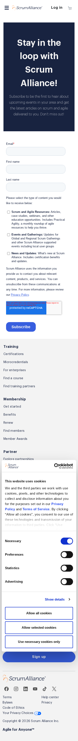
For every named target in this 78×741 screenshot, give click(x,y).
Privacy (47, 702)
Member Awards (15, 439)
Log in (57, 7)
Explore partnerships (18, 459)
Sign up (39, 657)
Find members (13, 430)
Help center (50, 697)
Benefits (9, 414)
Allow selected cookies (39, 627)
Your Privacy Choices (18, 713)
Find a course (13, 378)
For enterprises (14, 370)
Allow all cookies (39, 613)
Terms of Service (36, 509)
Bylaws (8, 702)
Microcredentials (15, 362)
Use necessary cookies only (39, 642)
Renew (8, 422)
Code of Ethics (14, 707)
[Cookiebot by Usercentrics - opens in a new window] (55, 466)
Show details (55, 599)
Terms (7, 697)
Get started (12, 406)
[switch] (67, 554)
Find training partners (19, 386)
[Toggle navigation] (7, 7)
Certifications (13, 354)
